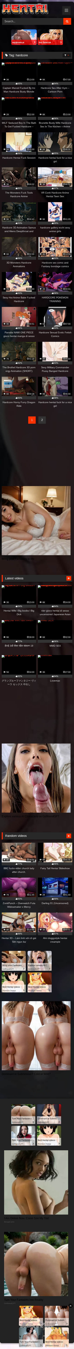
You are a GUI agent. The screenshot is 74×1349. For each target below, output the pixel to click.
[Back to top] (63, 1338)
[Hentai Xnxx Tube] (30, 9)
